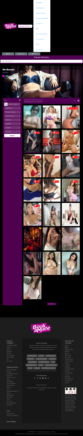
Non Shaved (10, 357)
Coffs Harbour (69, 361)
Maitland (67, 376)
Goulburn (68, 367)
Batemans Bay (69, 349)
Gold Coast (48, 434)
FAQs (37, 44)
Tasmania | (35, 349)
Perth (43, 434)
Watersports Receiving (51, 365)
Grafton (67, 371)
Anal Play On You (38, 99)
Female (21, 54)
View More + (51, 304)
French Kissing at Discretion (48, 368)
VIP (7, 359)
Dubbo (67, 363)
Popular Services (40, 18)
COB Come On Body (41, 358)
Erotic (8, 399)
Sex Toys (9, 401)
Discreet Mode (23, 26)
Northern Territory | (51, 347)
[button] (32, 26)
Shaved (9, 353)
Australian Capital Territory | (46, 349)
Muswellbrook (69, 378)
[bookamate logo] (10, 26)
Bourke (67, 353)
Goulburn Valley (69, 369)
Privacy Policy (40, 39)
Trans (34, 54)
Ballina (66, 347)
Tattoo (9, 349)
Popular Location (41, 13)
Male (8, 54)
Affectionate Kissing (44, 362)
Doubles (9, 371)
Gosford (67, 365)
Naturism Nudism (11, 369)
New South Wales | (34, 345)
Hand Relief (10, 381)
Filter (5, 100)
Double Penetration (12, 391)
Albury (67, 345)
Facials (8, 393)
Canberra (55, 434)
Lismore (67, 375)
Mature (9, 347)
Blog (37, 28)
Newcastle (68, 380)
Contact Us (39, 23)
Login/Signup (40, 8)
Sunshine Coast (63, 434)
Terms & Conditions (41, 34)
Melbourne (23, 434)
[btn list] (74, 100)
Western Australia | (40, 347)
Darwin (34, 434)
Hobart (39, 434)
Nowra (67, 382)
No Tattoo (10, 361)
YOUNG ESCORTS (12, 345)
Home (25, 99)
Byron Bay (68, 357)
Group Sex (10, 375)
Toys (8, 389)
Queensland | (49, 345)
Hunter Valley (69, 373)
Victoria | (42, 345)
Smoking (9, 351)
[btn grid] (78, 100)
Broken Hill (68, 355)
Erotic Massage (11, 383)
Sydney (17, 434)
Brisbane (29, 434)
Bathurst (67, 351)
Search (12, 136)
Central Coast (69, 359)
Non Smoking (11, 355)
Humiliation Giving (12, 373)
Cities (37, 2)
